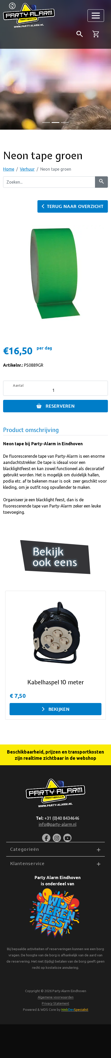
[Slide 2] (65, 123)
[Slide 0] (46, 123)
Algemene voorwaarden (56, 997)
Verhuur (27, 169)
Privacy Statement (55, 1003)
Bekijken (59, 709)
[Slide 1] (55, 123)
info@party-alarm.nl (57, 824)
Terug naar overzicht (75, 206)
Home (8, 169)
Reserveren (60, 406)
